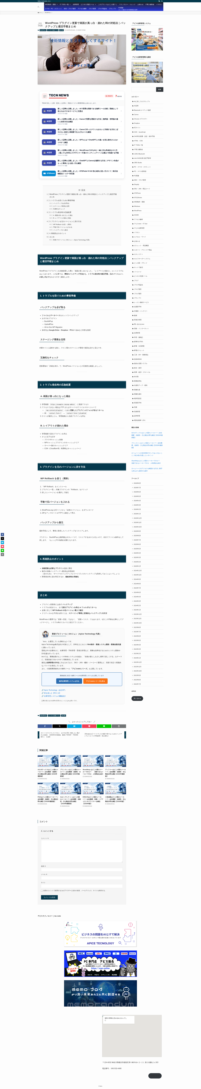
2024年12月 (138, 570)
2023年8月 (137, 627)
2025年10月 (138, 527)
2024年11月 (137, 575)
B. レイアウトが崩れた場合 (62, 218)
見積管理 (137, 411)
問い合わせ (137, 698)
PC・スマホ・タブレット (142, 167)
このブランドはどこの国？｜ (107, 4)
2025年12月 (138, 518)
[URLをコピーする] (119, 726)
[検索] (162, 1)
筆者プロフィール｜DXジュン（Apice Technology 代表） (72, 240)
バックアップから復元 (60, 230)
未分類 (61, 30)
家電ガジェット (139, 350)
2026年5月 (137, 496)
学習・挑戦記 (138, 337)
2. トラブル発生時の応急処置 (60, 212)
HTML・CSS (138, 141)
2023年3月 (137, 649)
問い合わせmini (139, 324)
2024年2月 (137, 605)
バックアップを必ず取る (61, 203)
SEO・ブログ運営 (70, 8)
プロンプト (112, 8)
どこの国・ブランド (140, 263)
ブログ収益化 (102, 8)
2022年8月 (137, 680)
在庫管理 (76, 4)
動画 (135, 315)
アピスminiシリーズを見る (95, 681)
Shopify (136, 184)
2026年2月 (137, 509)
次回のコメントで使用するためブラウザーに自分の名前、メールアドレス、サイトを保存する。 (74, 890)
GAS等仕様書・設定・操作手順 (144, 136)
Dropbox (137, 123)
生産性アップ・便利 (140, 385)
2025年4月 (137, 553)
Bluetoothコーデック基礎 (142, 110)
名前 (43, 866)
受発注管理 (137, 320)
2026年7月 (137, 487)
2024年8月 (137, 584)
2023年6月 (137, 636)
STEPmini (137, 193)
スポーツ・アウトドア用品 (143, 250)
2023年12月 (138, 614)
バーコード (137, 272)
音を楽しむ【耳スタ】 (52, 693)
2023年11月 (137, 618)
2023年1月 (137, 658)
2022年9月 (137, 675)
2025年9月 (137, 531)
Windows (137, 206)
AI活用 (136, 106)
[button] (45, 726)
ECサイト (137, 127)
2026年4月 (137, 500)
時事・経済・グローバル (142, 372)
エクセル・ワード (140, 237)
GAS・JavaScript (140, 132)
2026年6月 (137, 492)
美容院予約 (137, 403)
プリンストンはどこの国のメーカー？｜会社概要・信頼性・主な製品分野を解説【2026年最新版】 (147, 445)
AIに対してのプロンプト (142, 101)
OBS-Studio (138, 162)
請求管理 (137, 416)
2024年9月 (137, 579)
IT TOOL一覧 (64, 4)
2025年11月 (137, 522)
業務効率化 (137, 381)
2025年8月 (137, 535)
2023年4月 (137, 645)
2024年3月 (137, 601)
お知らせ (140, 4)
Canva (136, 114)
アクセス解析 (82, 8)
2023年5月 (137, 640)
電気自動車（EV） (140, 420)
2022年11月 (137, 666)
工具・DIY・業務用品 (141, 355)
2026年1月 (137, 514)
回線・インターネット (141, 328)
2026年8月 (137, 483)
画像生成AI (137, 394)
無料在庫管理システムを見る (69, 681)
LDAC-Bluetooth (139, 154)
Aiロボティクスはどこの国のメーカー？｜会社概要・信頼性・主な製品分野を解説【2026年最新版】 (147, 435)
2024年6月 (137, 592)
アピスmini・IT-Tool (140, 224)
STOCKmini (138, 197)
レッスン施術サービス (141, 302)
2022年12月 (138, 662)
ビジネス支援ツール (87, 4)
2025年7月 (137, 540)
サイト (43, 882)
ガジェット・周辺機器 (141, 245)
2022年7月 (137, 684)
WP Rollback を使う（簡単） (62, 224)
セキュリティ (138, 254)
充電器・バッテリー (140, 311)
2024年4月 (137, 597)
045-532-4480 (116, 1068)
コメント (45, 838)
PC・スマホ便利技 (140, 171)
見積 (135, 407)
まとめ (51, 237)
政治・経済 (137, 368)
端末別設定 (137, 398)
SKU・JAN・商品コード (142, 189)
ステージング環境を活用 (61, 206)
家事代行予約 (138, 341)
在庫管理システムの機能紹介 (55, 696)
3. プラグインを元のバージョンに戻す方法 (65, 221)
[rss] (159, 1)
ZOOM (136, 215)
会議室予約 (137, 306)
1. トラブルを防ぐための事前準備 (62, 200)
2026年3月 (137, 505)
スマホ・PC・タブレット (53, 8)
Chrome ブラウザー (140, 119)
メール (44, 874)
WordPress (43, 30)
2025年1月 (137, 566)
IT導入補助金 (150, 4)
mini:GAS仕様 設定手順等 (142, 158)
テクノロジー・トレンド (127, 4)
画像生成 (137, 390)
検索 (159, 89)
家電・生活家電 (139, 346)
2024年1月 (137, 610)
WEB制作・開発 (50, 4)
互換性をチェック (59, 209)
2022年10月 (138, 671)
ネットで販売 (138, 267)
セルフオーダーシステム (142, 258)
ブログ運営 (92, 8)
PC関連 (136, 176)
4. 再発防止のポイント (57, 233)
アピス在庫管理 (139, 228)
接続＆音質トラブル (140, 363)
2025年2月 (137, 562)
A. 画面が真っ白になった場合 (63, 215)
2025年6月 (137, 544)
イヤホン (159, 4)
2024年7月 (137, 588)
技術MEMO (138, 359)
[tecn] (39, 6)
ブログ (136, 280)
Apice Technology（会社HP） (55, 690)
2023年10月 (138, 623)
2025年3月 (137, 557)
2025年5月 (137, 549)
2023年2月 (137, 653)
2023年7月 (137, 632)
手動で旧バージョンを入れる (62, 227)
